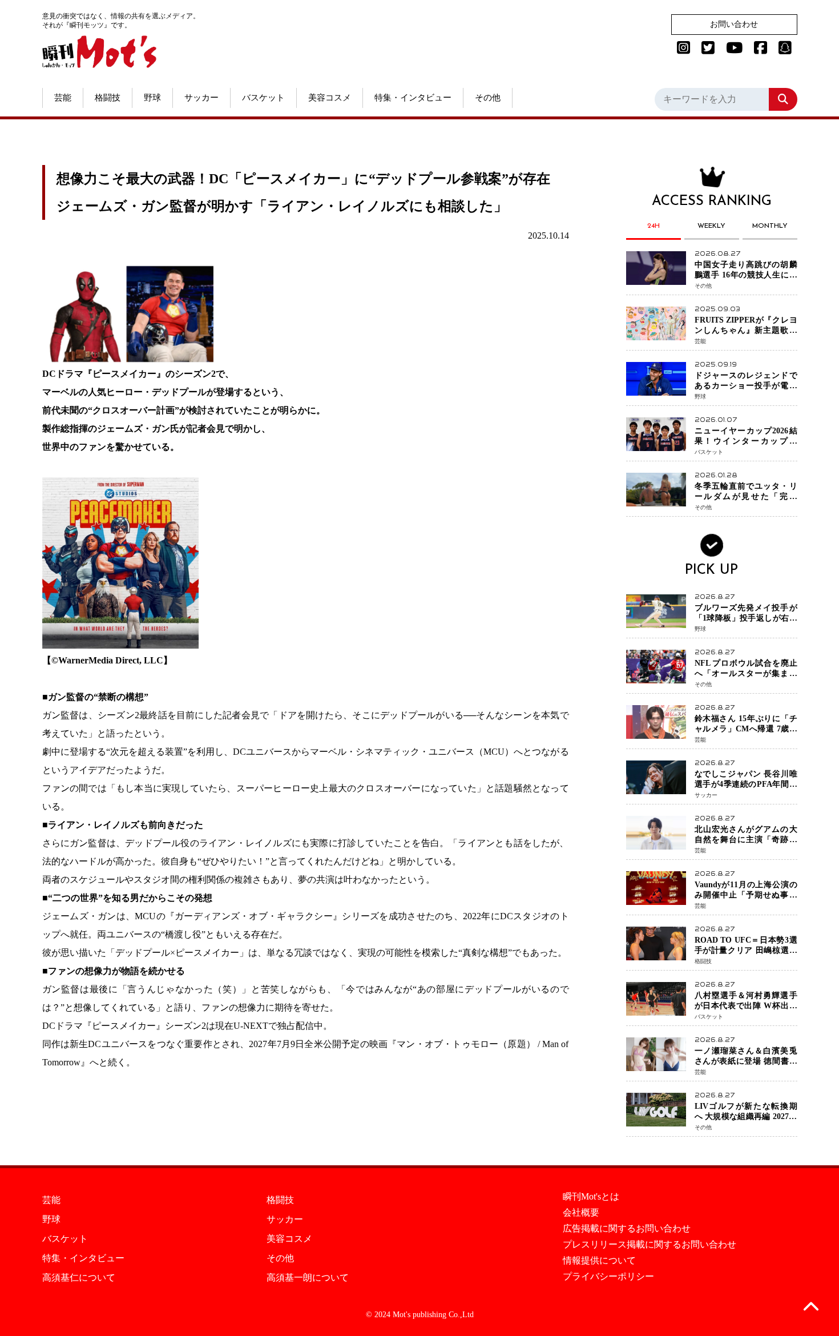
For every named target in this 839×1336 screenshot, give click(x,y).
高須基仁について (78, 1277)
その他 (488, 97)
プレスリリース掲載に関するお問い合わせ (649, 1244)
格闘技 (107, 97)
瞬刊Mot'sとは (591, 1196)
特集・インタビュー (412, 97)
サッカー (201, 97)
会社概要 (581, 1212)
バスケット (263, 97)
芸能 (62, 97)
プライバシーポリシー (608, 1276)
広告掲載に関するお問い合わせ (627, 1228)
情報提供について (599, 1260)
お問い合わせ (734, 24)
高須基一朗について (308, 1277)
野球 (152, 97)
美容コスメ (329, 97)
